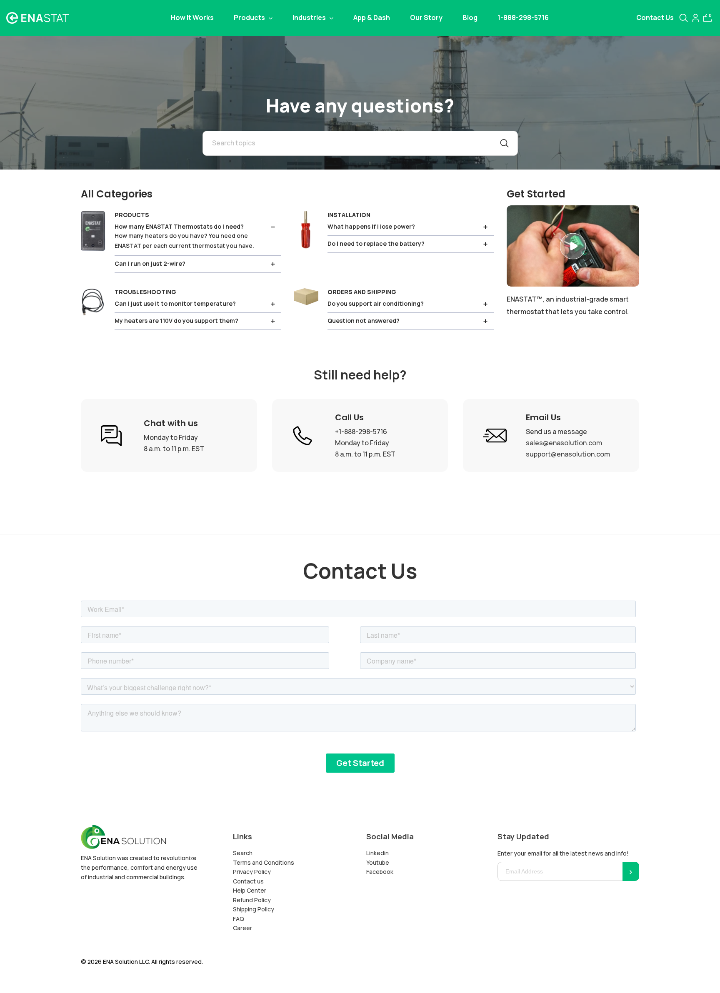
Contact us (248, 881)
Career (242, 928)
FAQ (238, 919)
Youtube (377, 862)
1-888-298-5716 (523, 17)
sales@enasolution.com (564, 442)
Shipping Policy (253, 909)
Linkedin (377, 853)
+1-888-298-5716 (361, 431)
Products (250, 17)
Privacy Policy (252, 872)
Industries (309, 17)
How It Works (192, 17)
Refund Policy (252, 900)
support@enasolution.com (568, 454)
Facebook (379, 872)
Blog (470, 17)
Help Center (249, 890)
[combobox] (360, 143)
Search (242, 853)
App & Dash (371, 17)
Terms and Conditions (263, 862)
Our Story (426, 17)
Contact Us (655, 18)
